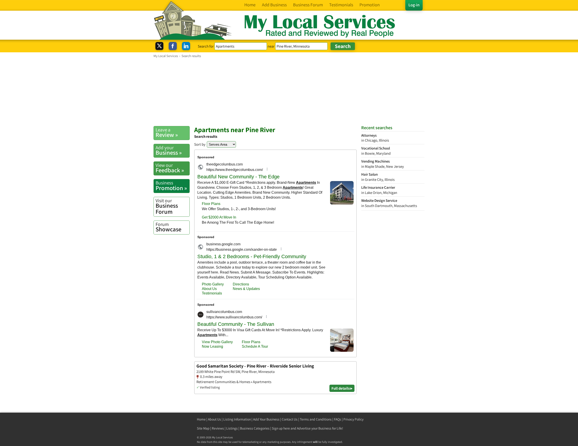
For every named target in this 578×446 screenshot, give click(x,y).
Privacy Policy (353, 419)
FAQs (337, 419)
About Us (214, 419)
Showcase (168, 227)
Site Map (203, 428)
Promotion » (171, 185)
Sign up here (281, 428)
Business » (169, 150)
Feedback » (170, 168)
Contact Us (290, 419)
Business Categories (255, 428)
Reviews (218, 428)
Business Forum (167, 206)
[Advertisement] (289, 91)
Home (201, 419)
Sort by (199, 144)
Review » (167, 132)
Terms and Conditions (316, 419)
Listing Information (237, 419)
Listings (232, 428)
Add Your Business (266, 419)
